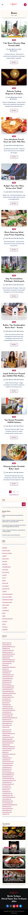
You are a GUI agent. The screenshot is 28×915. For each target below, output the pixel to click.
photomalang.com (6, 700)
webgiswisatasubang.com (8, 659)
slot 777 (4, 577)
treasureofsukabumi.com (8, 661)
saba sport (4, 564)
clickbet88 (4, 629)
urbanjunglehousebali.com (8, 710)
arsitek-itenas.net (6, 684)
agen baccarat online (7, 618)
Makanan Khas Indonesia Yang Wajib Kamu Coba (12, 516)
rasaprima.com (5, 727)
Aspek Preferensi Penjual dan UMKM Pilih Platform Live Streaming (14, 376)
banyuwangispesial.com (8, 685)
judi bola (4, 575)
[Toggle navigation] (2, 4)
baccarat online (6, 550)
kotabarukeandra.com (7, 714)
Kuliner (6, 833)
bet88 (3, 613)
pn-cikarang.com (6, 699)
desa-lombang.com (7, 725)
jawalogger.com (6, 657)
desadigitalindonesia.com (8, 654)
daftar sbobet (5, 605)
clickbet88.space (6, 567)
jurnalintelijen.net (6, 712)
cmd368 (4, 591)
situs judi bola (5, 572)
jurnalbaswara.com (7, 680)
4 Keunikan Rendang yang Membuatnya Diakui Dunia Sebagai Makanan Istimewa (14, 526)
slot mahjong (5, 586)
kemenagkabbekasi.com (8, 687)
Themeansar (14, 913)
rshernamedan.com (7, 695)
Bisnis (14, 40)
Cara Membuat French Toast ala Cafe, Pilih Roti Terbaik (14, 142)
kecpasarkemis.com (7, 723)
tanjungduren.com (7, 663)
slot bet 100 (5, 583)
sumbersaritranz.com (7, 708)
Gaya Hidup (7, 847)
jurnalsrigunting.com (7, 706)
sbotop (4, 624)
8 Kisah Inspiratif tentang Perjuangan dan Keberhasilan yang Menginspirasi (13, 521)
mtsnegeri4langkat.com (8, 691)
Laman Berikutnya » (14, 494)
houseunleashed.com (7, 678)
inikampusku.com (6, 704)
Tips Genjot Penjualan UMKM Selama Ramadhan (14, 422)
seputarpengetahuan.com (8, 646)
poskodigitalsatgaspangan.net (9, 717)
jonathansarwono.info (7, 676)
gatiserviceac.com (6, 644)
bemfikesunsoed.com (7, 652)
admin (9, 49)
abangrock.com (6, 702)
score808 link (5, 610)
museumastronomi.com (8, 650)
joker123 (4, 556)
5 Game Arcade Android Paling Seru (11, 535)
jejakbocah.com (6, 648)
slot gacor (4, 561)
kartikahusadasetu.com (8, 697)
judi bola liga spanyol (7, 594)
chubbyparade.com (7, 671)
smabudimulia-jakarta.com (8, 667)
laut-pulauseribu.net (7, 715)
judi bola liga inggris (7, 602)
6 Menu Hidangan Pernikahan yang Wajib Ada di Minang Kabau (13, 530)
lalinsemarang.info (6, 719)
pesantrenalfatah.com (7, 656)
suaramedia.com (6, 672)
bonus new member (7, 597)
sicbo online (5, 569)
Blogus (21, 911)
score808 (4, 607)
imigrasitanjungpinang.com (9, 693)
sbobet (4, 580)
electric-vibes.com (6, 642)
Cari (3, 499)
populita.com (5, 669)
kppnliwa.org (5, 665)
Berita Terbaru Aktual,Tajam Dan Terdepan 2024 (14, 899)
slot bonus (4, 627)
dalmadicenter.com (7, 682)
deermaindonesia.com (7, 721)
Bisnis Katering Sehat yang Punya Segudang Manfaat (14, 234)
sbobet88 (4, 547)
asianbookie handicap (7, 599)
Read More (14, 62)
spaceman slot (5, 588)
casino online (5, 558)
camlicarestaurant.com (8, 674)
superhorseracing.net (7, 689)
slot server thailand (7, 553)
